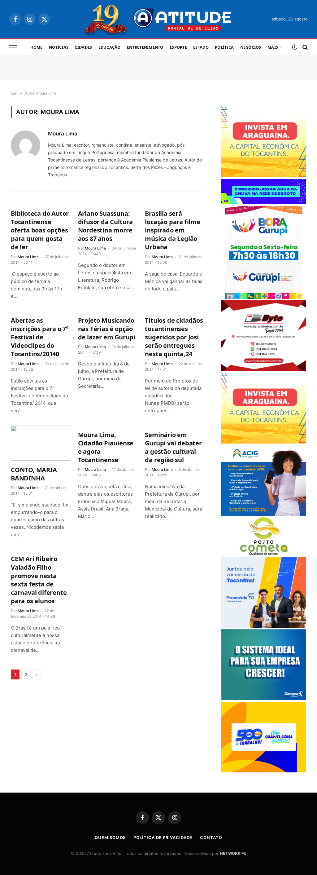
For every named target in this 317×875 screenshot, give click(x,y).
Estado (201, 47)
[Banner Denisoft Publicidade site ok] (263, 698)
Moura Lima (62, 133)
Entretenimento (145, 47)
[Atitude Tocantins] (159, 19)
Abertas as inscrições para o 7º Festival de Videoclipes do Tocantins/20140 (39, 337)
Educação (109, 47)
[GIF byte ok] (263, 369)
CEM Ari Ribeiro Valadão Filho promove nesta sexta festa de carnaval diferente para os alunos (39, 580)
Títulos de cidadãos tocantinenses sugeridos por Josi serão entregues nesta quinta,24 (174, 337)
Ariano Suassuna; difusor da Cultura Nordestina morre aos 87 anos (105, 226)
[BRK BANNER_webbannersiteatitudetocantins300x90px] (263, 202)
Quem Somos (110, 837)
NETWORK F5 (233, 853)
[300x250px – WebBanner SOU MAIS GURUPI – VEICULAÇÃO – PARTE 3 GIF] (263, 297)
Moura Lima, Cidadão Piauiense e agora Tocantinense (106, 447)
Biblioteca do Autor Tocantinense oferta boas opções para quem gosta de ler (40, 230)
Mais (272, 47)
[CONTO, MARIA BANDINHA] (40, 443)
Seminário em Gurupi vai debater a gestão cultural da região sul (173, 447)
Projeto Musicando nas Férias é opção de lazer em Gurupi (106, 328)
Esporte (178, 47)
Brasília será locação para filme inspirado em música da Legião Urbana (172, 230)
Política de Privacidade (162, 837)
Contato (211, 837)
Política (224, 47)
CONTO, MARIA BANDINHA (34, 474)
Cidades (83, 47)
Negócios (250, 47)
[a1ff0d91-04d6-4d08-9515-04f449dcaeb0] (263, 626)
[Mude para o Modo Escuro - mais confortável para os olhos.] (294, 47)
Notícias (58, 47)
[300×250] (263, 770)
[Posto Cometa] (263, 553)
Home (36, 47)
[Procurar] (304, 47)
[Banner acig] (263, 514)
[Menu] (13, 47)
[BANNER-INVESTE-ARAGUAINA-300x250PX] (263, 175)
